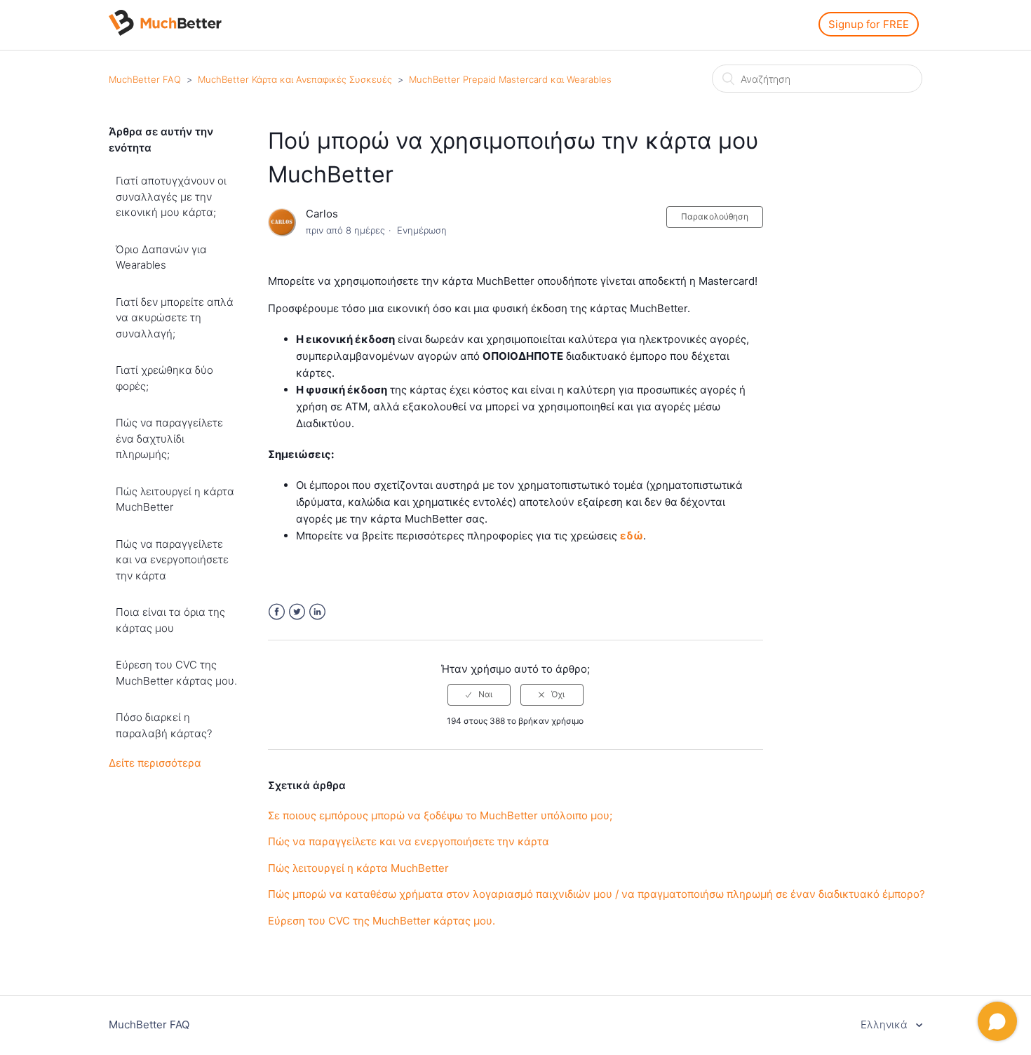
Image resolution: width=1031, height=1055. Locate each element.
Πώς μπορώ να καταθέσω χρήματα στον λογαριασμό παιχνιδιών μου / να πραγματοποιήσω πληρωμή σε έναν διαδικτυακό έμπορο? (596, 894)
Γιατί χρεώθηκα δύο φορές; (164, 378)
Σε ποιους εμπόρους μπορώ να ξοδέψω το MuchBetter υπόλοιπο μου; (440, 815)
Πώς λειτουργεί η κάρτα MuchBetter (175, 499)
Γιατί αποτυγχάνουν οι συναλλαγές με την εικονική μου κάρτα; (171, 196)
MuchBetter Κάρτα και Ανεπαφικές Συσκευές (295, 79)
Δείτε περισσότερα (155, 763)
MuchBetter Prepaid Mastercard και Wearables (510, 79)
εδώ (631, 535)
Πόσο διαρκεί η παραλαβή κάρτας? (164, 725)
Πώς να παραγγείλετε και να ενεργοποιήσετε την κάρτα (172, 559)
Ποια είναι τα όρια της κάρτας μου (170, 620)
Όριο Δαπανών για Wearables (161, 257)
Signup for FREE (868, 24)
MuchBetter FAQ (145, 79)
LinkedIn (317, 612)
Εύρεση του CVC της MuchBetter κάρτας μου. (176, 672)
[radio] (479, 694)
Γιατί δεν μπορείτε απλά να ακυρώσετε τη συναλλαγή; (175, 317)
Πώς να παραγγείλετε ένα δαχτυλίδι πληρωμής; (169, 438)
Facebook (276, 612)
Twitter (297, 612)
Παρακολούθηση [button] (714, 216)
